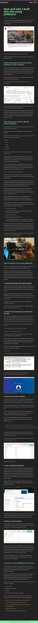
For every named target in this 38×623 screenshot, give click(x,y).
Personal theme (18, 334)
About (35, 2)
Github (15, 193)
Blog (30, 2)
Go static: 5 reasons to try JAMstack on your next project (18, 600)
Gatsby (7, 147)
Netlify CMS (31, 277)
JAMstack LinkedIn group (11, 608)
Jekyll (7, 140)
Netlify (30, 176)
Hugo (7, 144)
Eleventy (7, 149)
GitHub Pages (7, 178)
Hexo (7, 142)
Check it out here (17, 307)
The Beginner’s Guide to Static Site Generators (15, 610)
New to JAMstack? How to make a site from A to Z (16, 602)
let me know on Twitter (10, 230)
